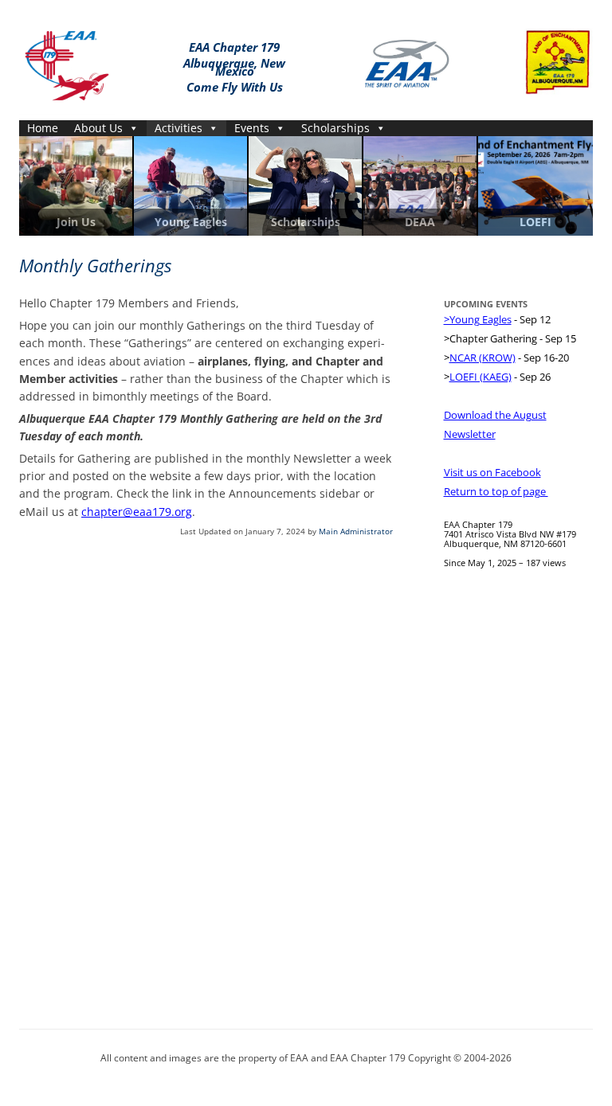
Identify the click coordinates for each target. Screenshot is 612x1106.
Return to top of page (496, 491)
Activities (178, 127)
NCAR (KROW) (482, 357)
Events (251, 127)
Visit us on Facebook (492, 472)
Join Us (76, 222)
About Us (98, 127)
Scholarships (335, 127)
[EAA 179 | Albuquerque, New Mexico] (67, 62)
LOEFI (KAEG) (480, 376)
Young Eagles (191, 222)
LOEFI (535, 222)
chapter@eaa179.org (136, 511)
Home (42, 127)
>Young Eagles (478, 319)
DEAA (420, 222)
